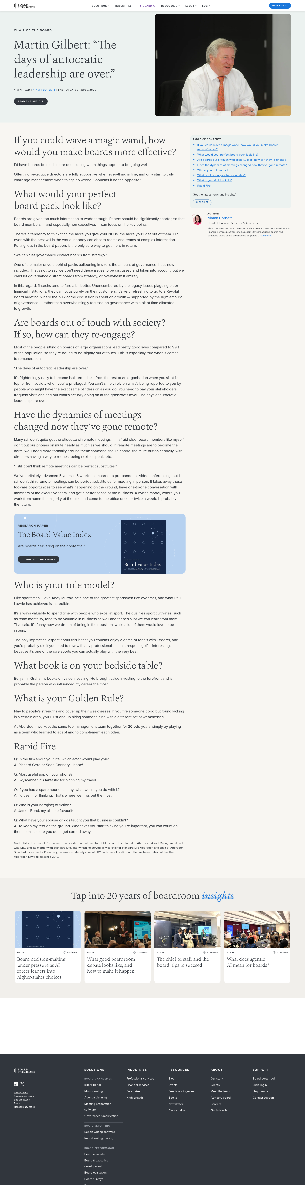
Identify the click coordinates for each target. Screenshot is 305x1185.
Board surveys (93, 1179)
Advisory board (221, 1097)
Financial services (137, 1085)
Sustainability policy (24, 1096)
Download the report (38, 559)
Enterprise (133, 1091)
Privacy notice (21, 1092)
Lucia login (260, 1085)
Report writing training (98, 1138)
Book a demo (280, 5)
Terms (17, 1103)
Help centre (260, 1091)
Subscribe (202, 202)
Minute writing (93, 1091)
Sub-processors (22, 1099)
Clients (215, 1085)
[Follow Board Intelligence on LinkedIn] (16, 1085)
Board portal (92, 1084)
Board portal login (264, 1078)
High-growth (134, 1097)
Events (173, 1085)
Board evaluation (95, 1172)
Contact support (263, 1097)
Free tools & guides (181, 1091)
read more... (266, 235)
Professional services (140, 1078)
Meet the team (220, 1091)
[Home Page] (24, 1072)
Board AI (149, 6)
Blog (172, 1078)
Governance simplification (101, 1116)
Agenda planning (95, 1097)
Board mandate (94, 1154)
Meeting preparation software (97, 1106)
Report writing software (99, 1131)
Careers (216, 1104)
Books (173, 1097)
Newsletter (176, 1104)
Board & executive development (96, 1163)
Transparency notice (24, 1107)
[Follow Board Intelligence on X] (22, 1085)
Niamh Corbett (44, 90)
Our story (217, 1078)
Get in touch (219, 1110)
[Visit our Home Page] (24, 6)
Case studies (177, 1110)
